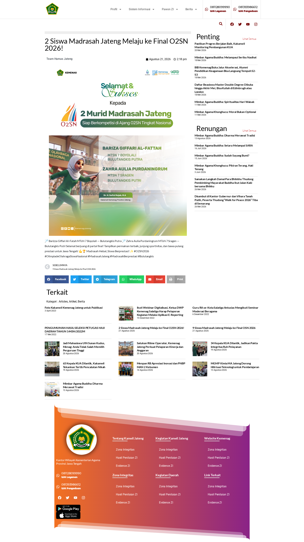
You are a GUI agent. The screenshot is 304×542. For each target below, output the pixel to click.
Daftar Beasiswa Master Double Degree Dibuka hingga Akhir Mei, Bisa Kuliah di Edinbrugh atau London (224, 88)
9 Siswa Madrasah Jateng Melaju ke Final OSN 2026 (223, 327)
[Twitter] (239, 24)
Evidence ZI (123, 465)
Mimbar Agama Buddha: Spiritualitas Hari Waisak (224, 101)
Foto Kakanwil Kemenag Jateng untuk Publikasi (74, 307)
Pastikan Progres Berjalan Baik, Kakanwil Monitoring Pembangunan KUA (220, 45)
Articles (63, 301)
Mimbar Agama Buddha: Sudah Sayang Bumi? (222, 155)
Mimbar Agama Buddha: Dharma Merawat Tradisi (225, 135)
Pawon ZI (168, 9)
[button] (221, 24)
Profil (113, 9)
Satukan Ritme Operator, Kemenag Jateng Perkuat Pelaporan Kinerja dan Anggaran (160, 346)
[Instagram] (255, 24)
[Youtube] (247, 24)
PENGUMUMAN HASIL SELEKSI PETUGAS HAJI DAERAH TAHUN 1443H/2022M (75, 329)
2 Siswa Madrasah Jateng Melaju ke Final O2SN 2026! (151, 327)
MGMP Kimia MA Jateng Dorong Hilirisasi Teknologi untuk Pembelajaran (235, 365)
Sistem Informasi (139, 9)
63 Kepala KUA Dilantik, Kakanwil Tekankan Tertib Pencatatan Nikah (84, 365)
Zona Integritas (125, 449)
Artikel (73, 301)
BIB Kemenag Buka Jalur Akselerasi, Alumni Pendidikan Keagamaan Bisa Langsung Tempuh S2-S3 (225, 71)
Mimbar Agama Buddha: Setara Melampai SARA (224, 145)
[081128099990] (206, 9)
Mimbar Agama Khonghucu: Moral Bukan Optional (225, 111)
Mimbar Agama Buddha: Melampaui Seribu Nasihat (226, 57)
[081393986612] (235, 9)
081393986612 (248, 7)
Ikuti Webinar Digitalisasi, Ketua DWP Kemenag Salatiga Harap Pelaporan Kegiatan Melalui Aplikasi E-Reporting (160, 311)
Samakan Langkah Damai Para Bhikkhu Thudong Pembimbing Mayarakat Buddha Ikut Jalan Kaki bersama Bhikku (224, 182)
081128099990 (220, 7)
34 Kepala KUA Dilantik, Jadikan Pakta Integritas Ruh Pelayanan (234, 344)
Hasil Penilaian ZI (126, 457)
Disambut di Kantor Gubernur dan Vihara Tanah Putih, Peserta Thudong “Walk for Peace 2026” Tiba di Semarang (226, 200)
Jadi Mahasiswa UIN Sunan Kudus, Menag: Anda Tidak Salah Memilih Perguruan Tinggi (84, 346)
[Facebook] (232, 24)
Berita (189, 9)
